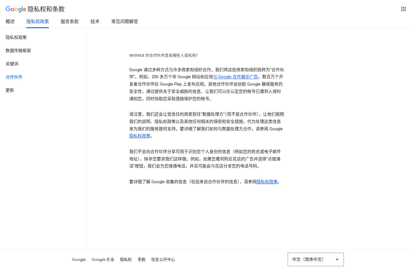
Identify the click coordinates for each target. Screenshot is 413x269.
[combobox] (316, 259)
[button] (403, 9)
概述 (10, 21)
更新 (10, 90)
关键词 (12, 63)
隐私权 (126, 259)
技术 (94, 21)
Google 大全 (103, 259)
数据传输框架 (18, 50)
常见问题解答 (124, 21)
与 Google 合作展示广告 (235, 76)
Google (79, 259)
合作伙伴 (14, 77)
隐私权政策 (37, 21)
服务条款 (70, 21)
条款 (142, 259)
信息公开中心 (163, 259)
